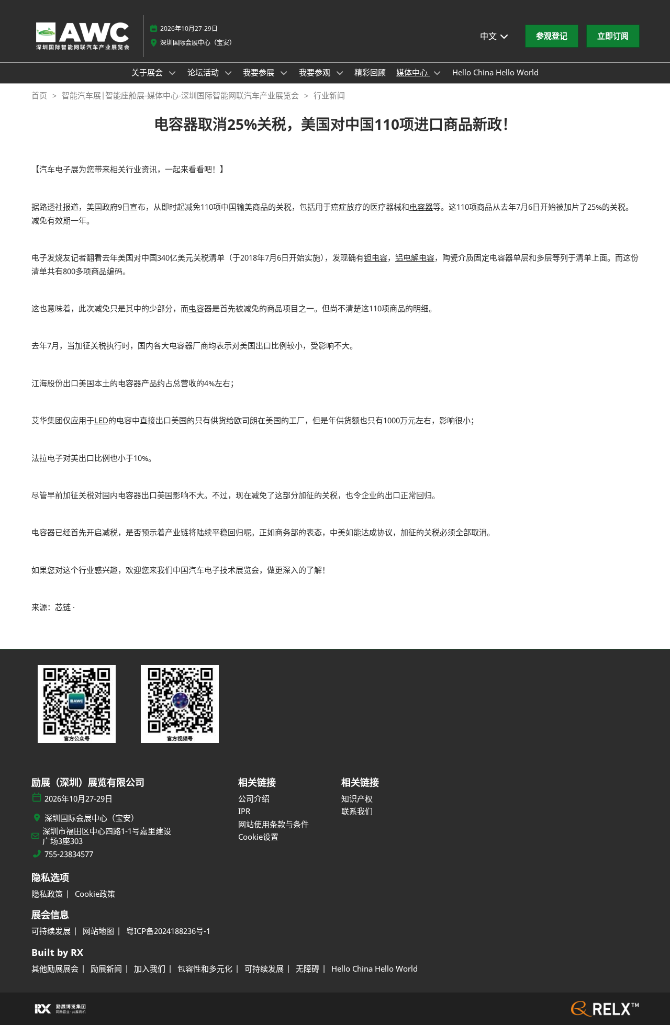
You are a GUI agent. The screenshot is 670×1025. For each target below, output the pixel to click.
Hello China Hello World (495, 72)
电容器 (421, 206)
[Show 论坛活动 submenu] (228, 72)
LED (101, 420)
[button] (551, 36)
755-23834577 (68, 854)
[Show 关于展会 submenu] (172, 72)
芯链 (63, 607)
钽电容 (375, 257)
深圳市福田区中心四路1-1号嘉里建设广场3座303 (106, 836)
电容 (196, 308)
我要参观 (315, 72)
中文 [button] (489, 36)
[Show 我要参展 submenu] (283, 72)
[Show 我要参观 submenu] (339, 72)
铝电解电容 (414, 257)
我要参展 (259, 72)
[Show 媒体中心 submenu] (437, 72)
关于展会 (148, 72)
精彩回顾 (370, 72)
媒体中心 (413, 72)
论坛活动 (204, 72)
